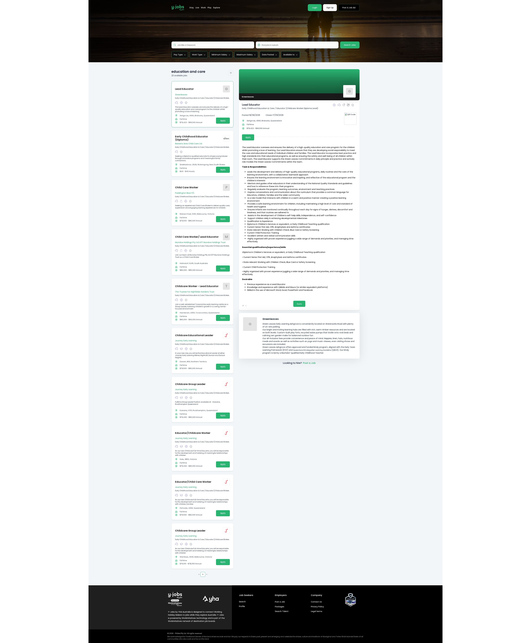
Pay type (178, 54)
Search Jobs (350, 45)
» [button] (206, 574)
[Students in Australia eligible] (181, 348)
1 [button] (202, 574)
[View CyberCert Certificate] (351, 600)
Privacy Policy (317, 606)
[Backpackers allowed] (181, 201)
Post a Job (309, 363)
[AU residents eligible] (176, 102)
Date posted (268, 54)
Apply (223, 120)
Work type (197, 54)
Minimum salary (219, 54)
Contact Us (316, 601)
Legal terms (316, 611)
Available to (289, 54)
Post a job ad (348, 7)
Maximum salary (245, 54)
